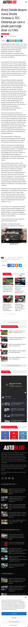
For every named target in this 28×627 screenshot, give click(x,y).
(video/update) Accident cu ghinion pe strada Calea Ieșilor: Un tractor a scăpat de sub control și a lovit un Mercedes (18, 515)
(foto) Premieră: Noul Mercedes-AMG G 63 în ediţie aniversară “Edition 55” (17, 565)
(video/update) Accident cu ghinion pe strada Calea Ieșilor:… (17, 351)
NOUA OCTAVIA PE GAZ (6, 259)
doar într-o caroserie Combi (15, 53)
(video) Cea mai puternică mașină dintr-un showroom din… (17, 344)
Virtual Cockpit (4, 261)
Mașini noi (4, 33)
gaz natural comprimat (12, 257)
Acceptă (14, 613)
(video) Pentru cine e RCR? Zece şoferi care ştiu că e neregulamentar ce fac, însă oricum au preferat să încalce (17, 559)
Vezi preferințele (14, 622)
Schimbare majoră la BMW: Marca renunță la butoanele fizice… (17, 338)
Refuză (14, 617)
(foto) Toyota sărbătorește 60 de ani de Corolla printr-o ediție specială (17, 521)
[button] (26, 597)
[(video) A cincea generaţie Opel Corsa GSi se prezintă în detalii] (4, 543)
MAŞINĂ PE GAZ (20, 257)
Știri (8, 33)
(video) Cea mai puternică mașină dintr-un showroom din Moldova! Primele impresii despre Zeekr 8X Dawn (17, 507)
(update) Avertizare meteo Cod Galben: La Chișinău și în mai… (17, 331)
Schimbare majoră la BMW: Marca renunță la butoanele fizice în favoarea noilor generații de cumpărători (17, 499)
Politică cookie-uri (13, 625)
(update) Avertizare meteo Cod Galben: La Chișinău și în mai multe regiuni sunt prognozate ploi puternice (17, 491)
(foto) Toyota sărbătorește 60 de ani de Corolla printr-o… (17, 358)
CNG (5, 257)
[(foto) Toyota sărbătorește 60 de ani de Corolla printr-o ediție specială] (4, 359)
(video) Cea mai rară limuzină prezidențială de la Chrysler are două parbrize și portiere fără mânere (16, 537)
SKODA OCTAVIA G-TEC (16, 259)
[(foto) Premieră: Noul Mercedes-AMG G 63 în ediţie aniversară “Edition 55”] (4, 565)
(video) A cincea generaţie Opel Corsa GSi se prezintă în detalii (16, 542)
